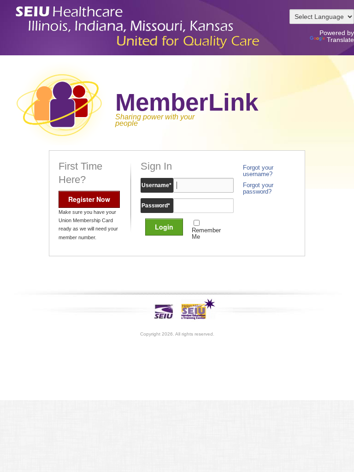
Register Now (89, 199)
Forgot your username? (258, 171)
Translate (340, 39)
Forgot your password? (258, 188)
